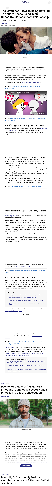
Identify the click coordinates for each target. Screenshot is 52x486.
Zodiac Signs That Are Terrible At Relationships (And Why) (24, 295)
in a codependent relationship (30, 82)
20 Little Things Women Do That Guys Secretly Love (22, 297)
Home (2, 7)
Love (7, 7)
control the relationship (23, 266)
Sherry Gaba (4, 23)
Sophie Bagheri (5, 396)
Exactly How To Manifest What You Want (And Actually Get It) (25, 300)
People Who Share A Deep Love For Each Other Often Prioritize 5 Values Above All (26, 362)
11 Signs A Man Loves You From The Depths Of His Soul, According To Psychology (26, 303)
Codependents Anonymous (13, 311)
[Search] (45, 2)
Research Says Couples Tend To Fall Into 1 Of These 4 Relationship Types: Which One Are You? (26, 370)
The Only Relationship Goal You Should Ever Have (25, 186)
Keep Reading (26, 465)
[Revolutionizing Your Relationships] (26, 2)
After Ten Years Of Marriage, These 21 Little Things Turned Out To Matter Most (26, 366)
